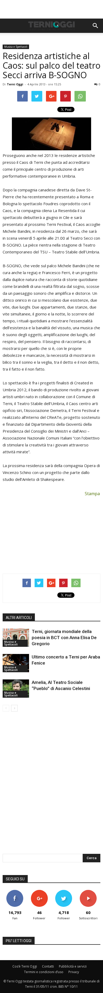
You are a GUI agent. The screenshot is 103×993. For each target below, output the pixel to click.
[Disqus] (51, 786)
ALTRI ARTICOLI (19, 618)
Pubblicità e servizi (73, 966)
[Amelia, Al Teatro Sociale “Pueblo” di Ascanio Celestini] (16, 688)
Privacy (73, 972)
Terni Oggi (15, 84)
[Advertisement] (51, 9)
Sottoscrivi (88, 892)
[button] (95, 26)
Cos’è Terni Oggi (24, 966)
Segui (39, 892)
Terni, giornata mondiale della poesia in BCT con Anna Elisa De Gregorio (64, 637)
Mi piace (14, 892)
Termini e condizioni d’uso (43, 972)
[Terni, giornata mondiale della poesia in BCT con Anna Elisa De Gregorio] (16, 638)
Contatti (48, 966)
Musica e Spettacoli (15, 47)
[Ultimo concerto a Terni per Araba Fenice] (16, 663)
